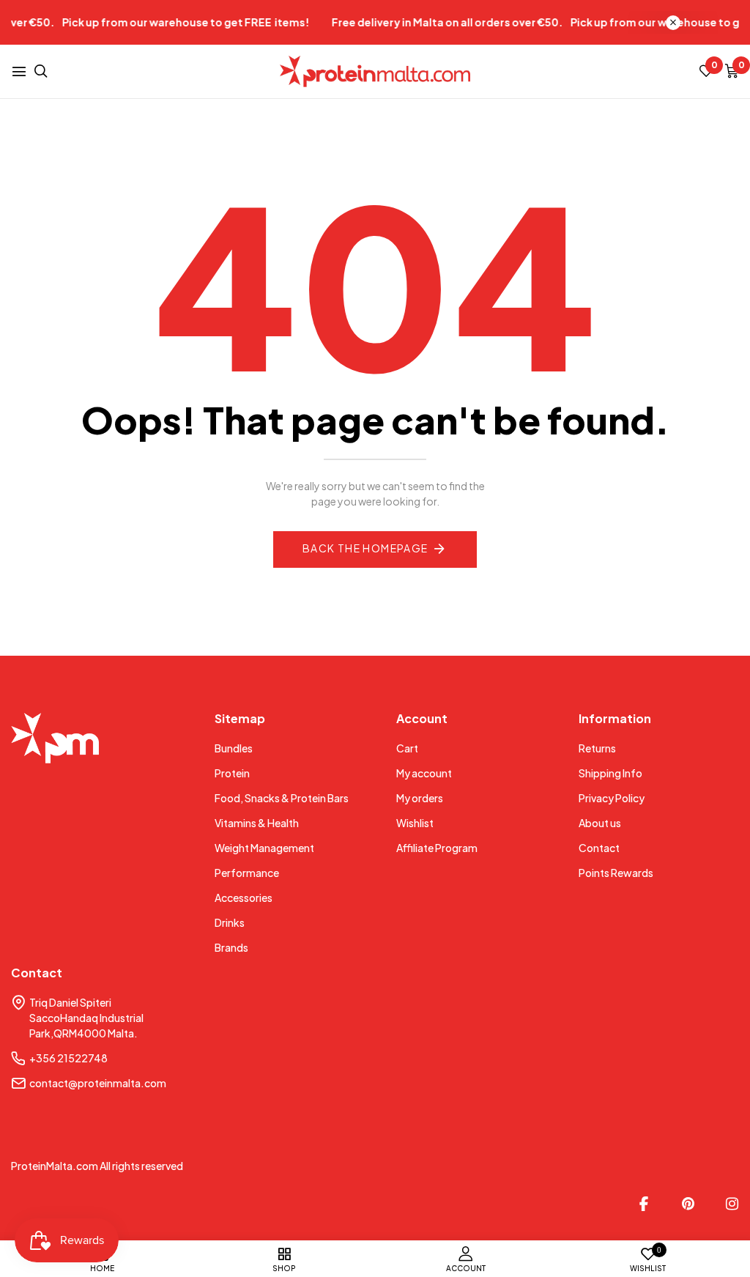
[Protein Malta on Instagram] (731, 1203)
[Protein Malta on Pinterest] (687, 1203)
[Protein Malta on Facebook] (643, 1203)
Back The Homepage (365, 548)
